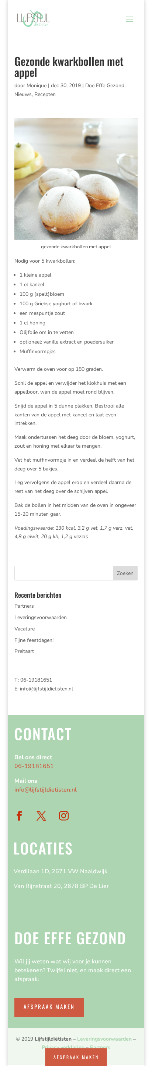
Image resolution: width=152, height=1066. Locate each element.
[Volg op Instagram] (63, 816)
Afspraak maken (49, 1006)
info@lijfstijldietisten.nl (46, 688)
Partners (24, 606)
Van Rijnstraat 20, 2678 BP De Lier (61, 886)
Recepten (45, 94)
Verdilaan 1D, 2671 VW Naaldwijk (60, 871)
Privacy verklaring (63, 1047)
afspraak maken (76, 1057)
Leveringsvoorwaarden (40, 617)
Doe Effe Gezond (104, 85)
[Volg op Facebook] (19, 816)
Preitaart (24, 651)
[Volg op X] (41, 816)
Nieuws (23, 94)
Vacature (24, 628)
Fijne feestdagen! (33, 640)
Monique (36, 85)
